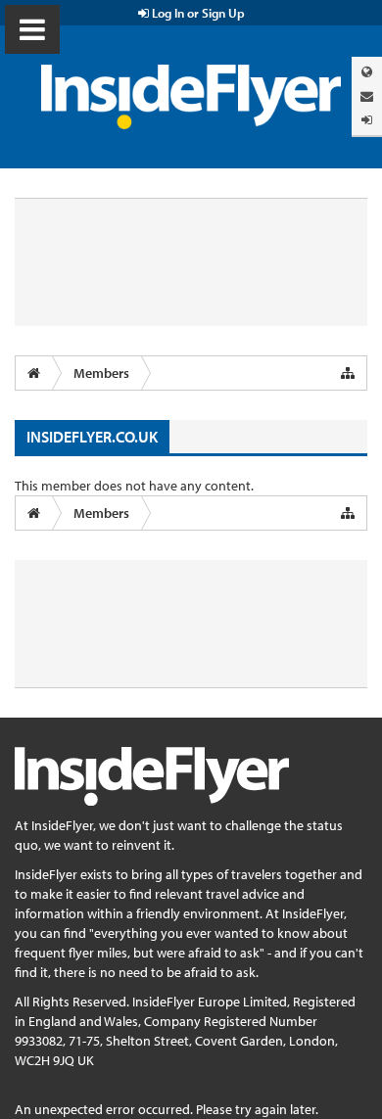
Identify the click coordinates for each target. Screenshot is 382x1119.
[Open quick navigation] (347, 373)
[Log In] (367, 120)
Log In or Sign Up (197, 13)
